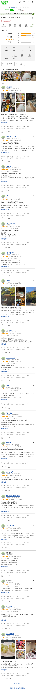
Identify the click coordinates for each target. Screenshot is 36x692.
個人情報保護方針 (21, 688)
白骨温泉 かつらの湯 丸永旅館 (10, 17)
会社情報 (12, 688)
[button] (6, 76)
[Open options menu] (34, 87)
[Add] (32, 18)
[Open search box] (3, 64)
